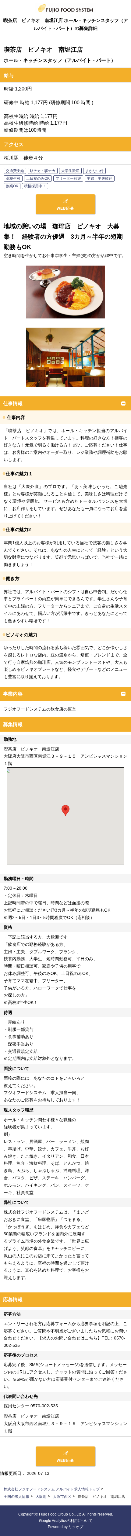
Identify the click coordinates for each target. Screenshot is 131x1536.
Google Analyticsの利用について (65, 1521)
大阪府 (41, 1496)
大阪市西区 (62, 1496)
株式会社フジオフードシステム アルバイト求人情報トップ (52, 1489)
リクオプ (76, 1527)
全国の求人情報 (16, 1496)
